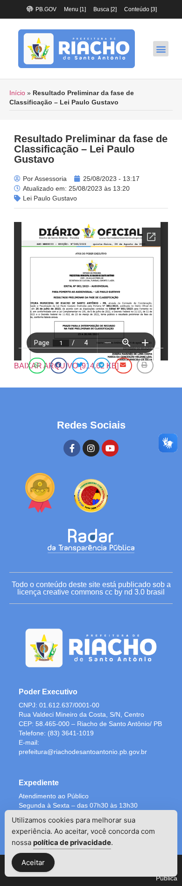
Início (17, 93)
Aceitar (33, 862)
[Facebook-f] (71, 448)
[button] (160, 48)
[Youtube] (110, 448)
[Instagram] (91, 448)
